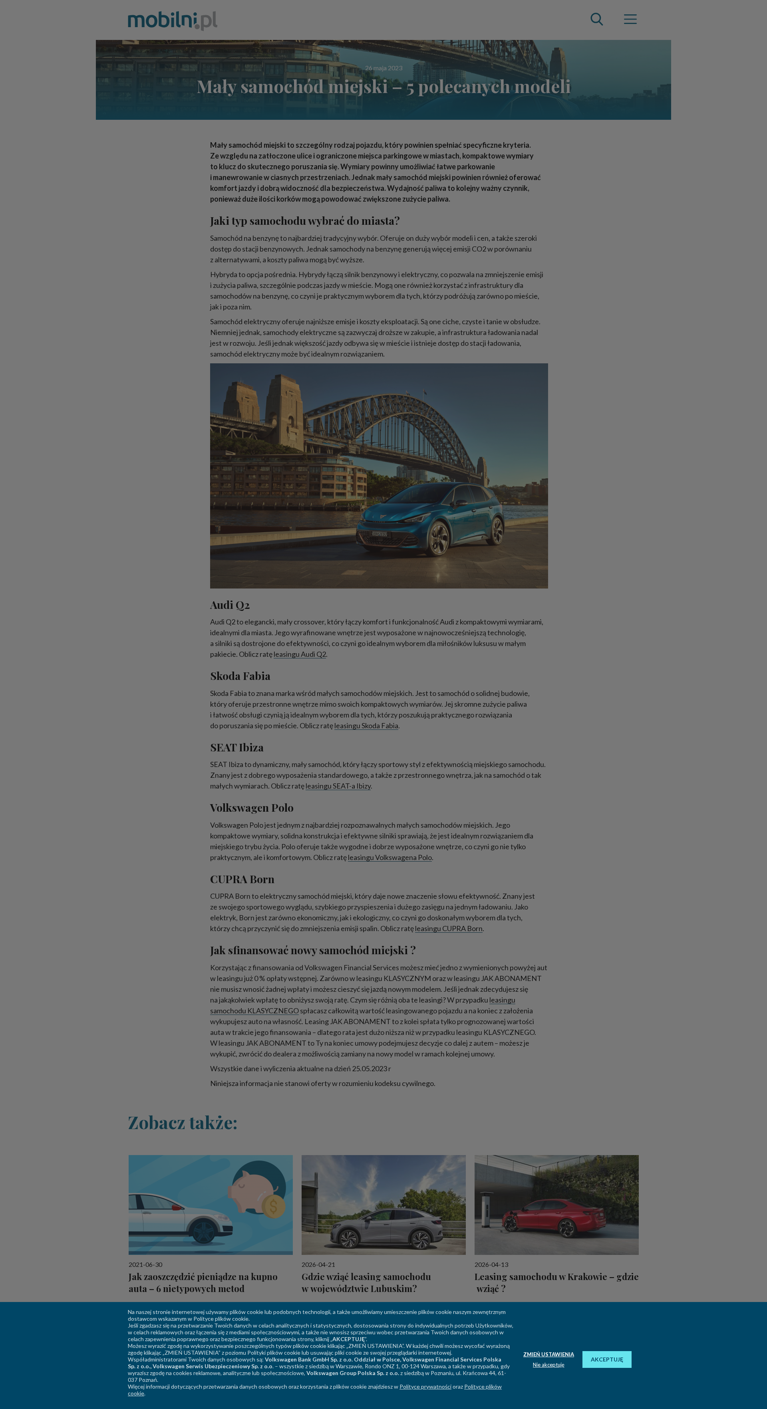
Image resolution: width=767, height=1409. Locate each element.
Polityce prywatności (425, 1386)
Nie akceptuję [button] (548, 1364)
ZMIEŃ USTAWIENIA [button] (548, 1354)
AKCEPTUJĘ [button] (607, 1359)
